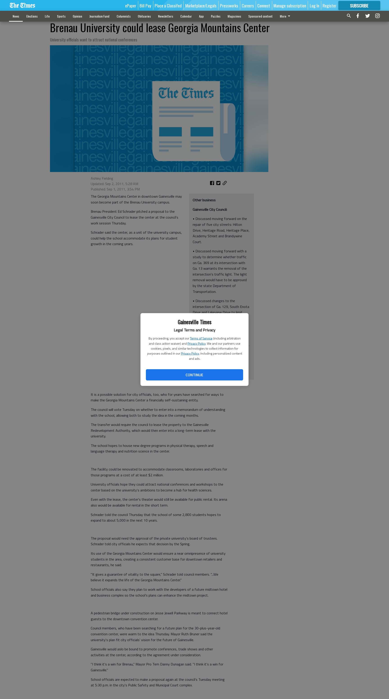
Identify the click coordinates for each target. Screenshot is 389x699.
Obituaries (144, 16)
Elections (32, 16)
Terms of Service (201, 338)
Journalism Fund (99, 16)
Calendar (186, 16)
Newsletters (165, 16)
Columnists (124, 16)
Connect (263, 5)
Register (329, 5)
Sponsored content (260, 16)
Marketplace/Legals (201, 5)
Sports (61, 16)
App (201, 16)
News (16, 16)
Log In (314, 5)
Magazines (234, 16)
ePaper (130, 5)
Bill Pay (145, 5)
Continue (194, 375)
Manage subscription (290, 5)
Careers (248, 5)
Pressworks (229, 5)
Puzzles (215, 16)
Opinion (77, 16)
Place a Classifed (168, 5)
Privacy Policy (197, 343)
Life (47, 16)
